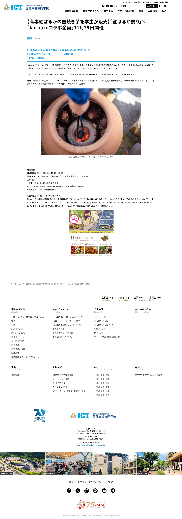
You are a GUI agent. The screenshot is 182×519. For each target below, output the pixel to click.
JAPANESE (152, 6)
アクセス (110, 482)
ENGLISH (163, 6)
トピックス (20, 284)
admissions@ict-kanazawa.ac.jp (91, 445)
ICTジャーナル (126, 2)
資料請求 (137, 2)
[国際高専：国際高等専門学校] (26, 9)
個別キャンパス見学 (160, 2)
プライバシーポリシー (97, 482)
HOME (13, 284)
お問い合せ (147, 2)
